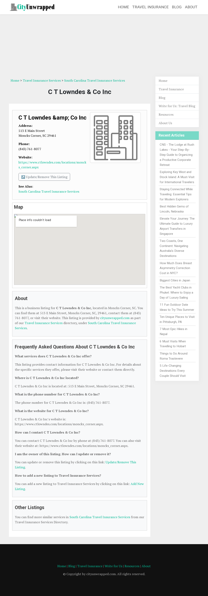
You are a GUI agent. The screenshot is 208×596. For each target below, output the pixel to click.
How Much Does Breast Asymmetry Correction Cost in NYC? (176, 268)
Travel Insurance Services (42, 80)
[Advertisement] (104, 46)
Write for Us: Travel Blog (177, 106)
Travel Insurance (150, 7)
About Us (165, 123)
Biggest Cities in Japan (175, 280)
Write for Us (113, 566)
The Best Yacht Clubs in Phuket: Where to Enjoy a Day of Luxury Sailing (176, 292)
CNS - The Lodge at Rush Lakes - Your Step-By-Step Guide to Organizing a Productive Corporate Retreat (177, 155)
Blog (177, 7)
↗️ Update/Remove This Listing (44, 177)
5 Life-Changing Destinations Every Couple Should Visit (173, 371)
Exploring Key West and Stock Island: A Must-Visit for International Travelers (177, 177)
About (191, 7)
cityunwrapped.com (115, 318)
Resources (166, 114)
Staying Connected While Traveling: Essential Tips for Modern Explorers (176, 194)
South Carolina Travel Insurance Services (94, 80)
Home (123, 7)
